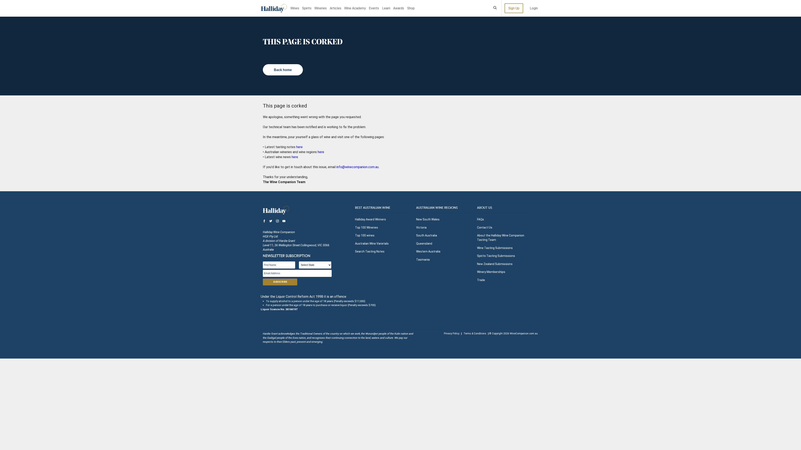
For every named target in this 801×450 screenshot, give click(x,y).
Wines (294, 8)
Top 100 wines (364, 235)
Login (534, 8)
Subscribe (280, 281)
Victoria (421, 227)
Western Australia (428, 251)
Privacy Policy (451, 333)
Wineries (320, 8)
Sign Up (513, 8)
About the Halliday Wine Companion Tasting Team (500, 237)
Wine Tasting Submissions (495, 248)
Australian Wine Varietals (372, 243)
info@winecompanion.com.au (357, 167)
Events (374, 8)
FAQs (480, 219)
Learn (386, 8)
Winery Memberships (491, 272)
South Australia (426, 235)
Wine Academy (355, 8)
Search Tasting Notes (369, 251)
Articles (335, 8)
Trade (481, 280)
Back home (283, 70)
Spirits (306, 8)
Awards (398, 8)
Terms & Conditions (474, 333)
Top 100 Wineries (366, 227)
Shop (411, 8)
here (299, 147)
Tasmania (423, 259)
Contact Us (484, 227)
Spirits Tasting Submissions (496, 256)
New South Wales (428, 219)
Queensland (424, 243)
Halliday (274, 8)
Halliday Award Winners (370, 219)
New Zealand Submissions (495, 264)
